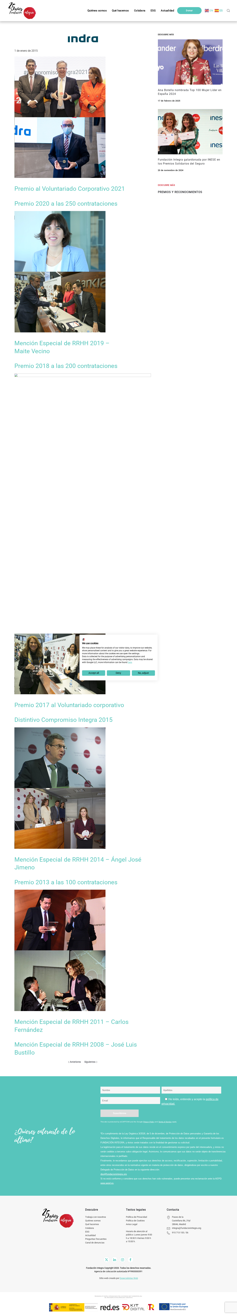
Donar (189, 10)
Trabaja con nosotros (95, 1217)
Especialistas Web (129, 1278)
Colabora (89, 1228)
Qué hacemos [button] (120, 10)
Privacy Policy (148, 1122)
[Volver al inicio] (22, 10)
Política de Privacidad (136, 1217)
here (130, 662)
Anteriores (75, 1061)
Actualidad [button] (167, 10)
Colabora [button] (139, 10)
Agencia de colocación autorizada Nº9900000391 (118, 1271)
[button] (153, 11)
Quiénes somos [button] (97, 10)
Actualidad (90, 1235)
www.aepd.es (107, 1183)
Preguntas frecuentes (96, 1239)
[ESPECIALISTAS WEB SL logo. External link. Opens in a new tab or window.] (83, 639)
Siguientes (89, 1061)
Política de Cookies (135, 1220)
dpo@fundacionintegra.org (113, 1174)
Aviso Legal (131, 1224)
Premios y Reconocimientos (180, 192)
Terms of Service (165, 1122)
